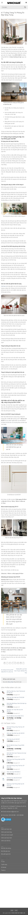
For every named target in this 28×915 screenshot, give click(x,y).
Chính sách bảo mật (6, 829)
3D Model (3, 867)
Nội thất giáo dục (5, 851)
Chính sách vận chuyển (7, 835)
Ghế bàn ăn (4, 286)
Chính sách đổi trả (5, 840)
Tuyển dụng (4, 864)
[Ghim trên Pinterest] (18, 663)
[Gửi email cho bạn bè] (15, 663)
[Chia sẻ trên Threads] (12, 663)
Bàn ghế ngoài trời (5, 854)
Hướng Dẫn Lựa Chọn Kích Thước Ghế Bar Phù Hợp (20, 670)
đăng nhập (10, 682)
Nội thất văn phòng (6, 848)
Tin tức (3, 861)
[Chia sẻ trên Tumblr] (23, 663)
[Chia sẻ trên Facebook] (7, 663)
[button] (2, 2)
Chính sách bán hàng (6, 832)
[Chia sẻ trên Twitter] (10, 663)
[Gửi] (25, 7)
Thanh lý (3, 870)
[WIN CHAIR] (14, 2)
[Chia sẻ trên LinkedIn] (20, 663)
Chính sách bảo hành (6, 838)
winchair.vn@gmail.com (12, 811)
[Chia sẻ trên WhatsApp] (4, 663)
